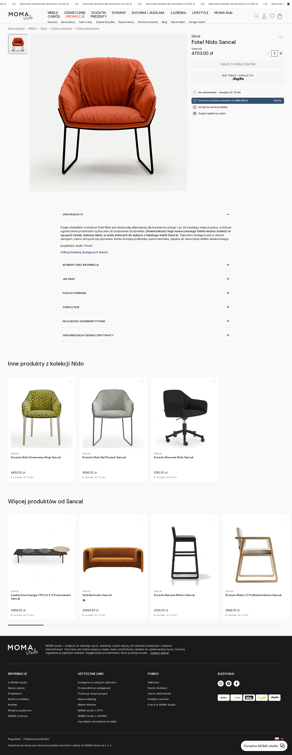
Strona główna (16, 28)
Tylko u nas (85, 22)
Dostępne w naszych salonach (97, 682)
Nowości (52, 22)
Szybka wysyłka (105, 22)
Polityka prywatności (36, 739)
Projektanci (15, 693)
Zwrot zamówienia (159, 693)
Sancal (195, 36)
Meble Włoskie (87, 704)
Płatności (153, 682)
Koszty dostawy (157, 688)
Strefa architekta (148, 22)
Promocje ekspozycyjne (92, 693)
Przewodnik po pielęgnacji (94, 688)
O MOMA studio (17, 682)
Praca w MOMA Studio (162, 704)
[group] (41, 429)
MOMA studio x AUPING (92, 715)
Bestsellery (68, 22)
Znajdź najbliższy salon (211, 113)
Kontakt (12, 704)
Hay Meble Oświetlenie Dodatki (97, 721)
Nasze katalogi (87, 699)
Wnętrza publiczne (19, 710)
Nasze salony (126, 22)
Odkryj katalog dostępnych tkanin (84, 252)
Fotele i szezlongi (61, 28)
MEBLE (33, 28)
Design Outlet (197, 22)
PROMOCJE (75, 16)
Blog (164, 22)
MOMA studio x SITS (90, 710)
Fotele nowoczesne (87, 28)
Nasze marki (178, 22)
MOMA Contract (18, 715)
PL (282, 738)
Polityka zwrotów (158, 699)
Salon (44, 28)
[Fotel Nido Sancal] (109, 113)
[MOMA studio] (20, 16)
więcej (277, 100)
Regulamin (14, 739)
